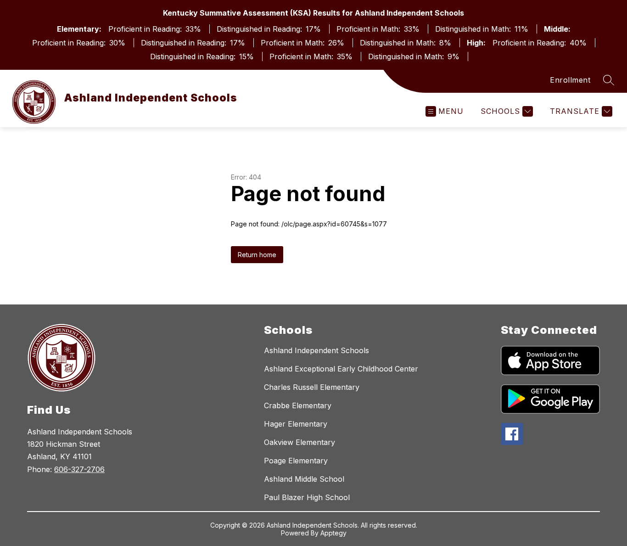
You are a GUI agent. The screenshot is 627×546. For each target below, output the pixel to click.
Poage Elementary (296, 460)
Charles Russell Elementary (311, 387)
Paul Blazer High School (307, 497)
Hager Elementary (295, 423)
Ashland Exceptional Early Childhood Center (341, 368)
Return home (257, 255)
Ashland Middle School (304, 479)
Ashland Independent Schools (316, 350)
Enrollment (570, 79)
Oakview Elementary (299, 442)
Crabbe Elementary (297, 405)
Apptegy (333, 533)
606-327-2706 (79, 469)
